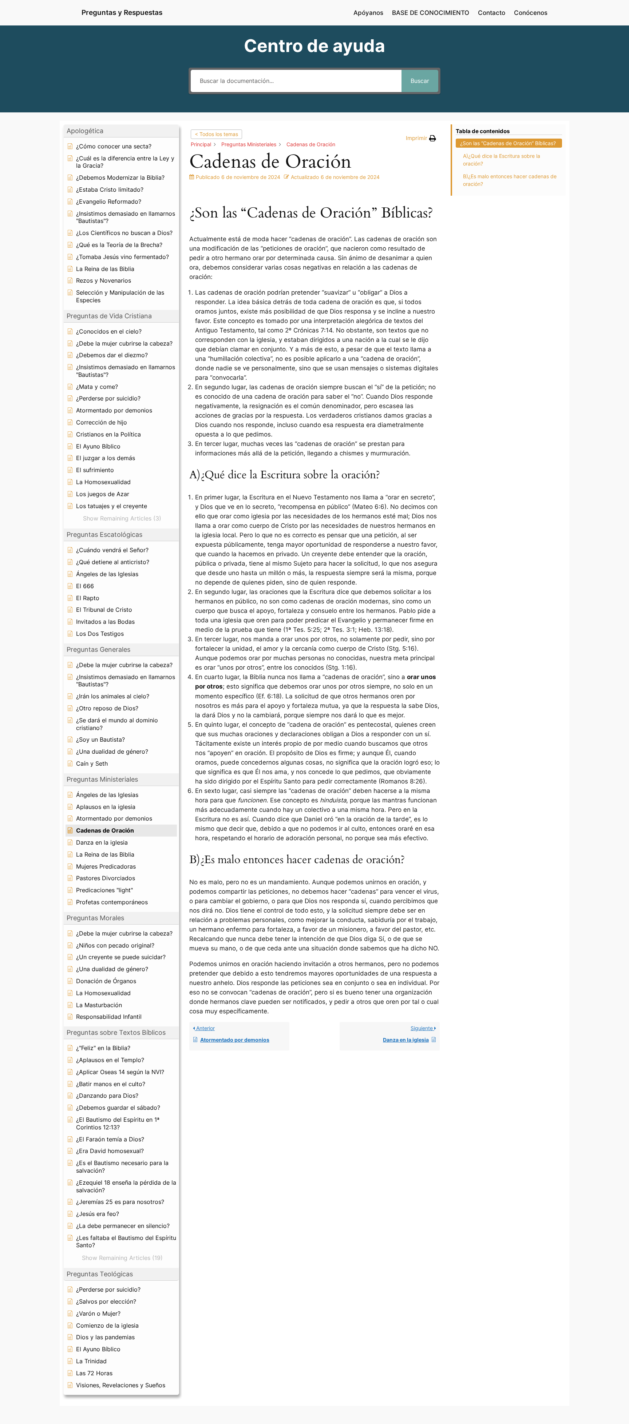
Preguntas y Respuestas (122, 12)
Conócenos (530, 12)
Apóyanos (368, 12)
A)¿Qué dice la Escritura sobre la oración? (501, 160)
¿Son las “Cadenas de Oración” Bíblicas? (508, 143)
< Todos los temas (216, 134)
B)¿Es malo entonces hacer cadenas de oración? (510, 180)
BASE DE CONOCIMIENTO (430, 12)
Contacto (491, 12)
